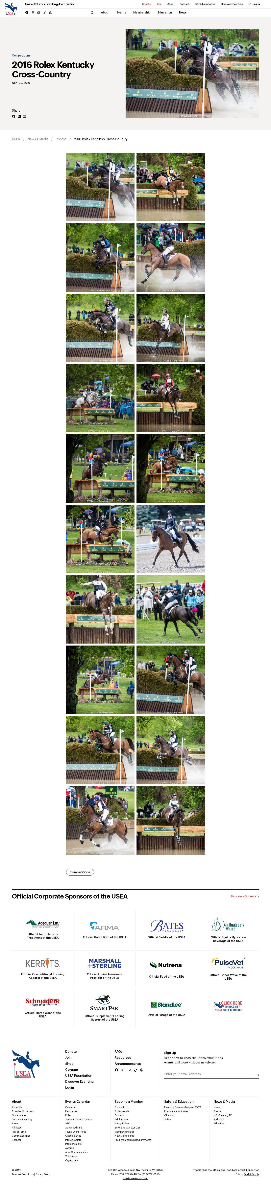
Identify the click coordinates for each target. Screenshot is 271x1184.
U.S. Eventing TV (223, 1115)
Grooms (119, 1115)
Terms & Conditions (23, 1174)
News (217, 1107)
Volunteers (71, 1156)
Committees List (21, 1136)
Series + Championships (78, 1119)
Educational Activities (176, 1111)
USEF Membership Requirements (133, 1140)
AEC (67, 1123)
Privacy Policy (43, 1174)
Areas (15, 1123)
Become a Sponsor (243, 896)
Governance (19, 1115)
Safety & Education (179, 1101)
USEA (16, 139)
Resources (123, 1057)
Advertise (219, 1123)
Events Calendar (77, 1101)
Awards (69, 1148)
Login (256, 4)
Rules (68, 1115)
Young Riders (122, 1123)
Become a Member (129, 1101)
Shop (170, 4)
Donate (146, 4)
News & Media (224, 1101)
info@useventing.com (135, 1178)
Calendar (70, 1107)
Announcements (128, 1063)
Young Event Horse (75, 1132)
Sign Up (170, 1053)
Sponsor (16, 1140)
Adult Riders (121, 1119)
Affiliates (16, 1128)
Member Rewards (124, 1132)
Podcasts (219, 1119)
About (16, 1101)
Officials (168, 1115)
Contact (184, 4)
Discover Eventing (232, 4)
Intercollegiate (73, 1140)
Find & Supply (251, 1174)
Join (159, 4)
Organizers (71, 1160)
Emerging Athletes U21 (127, 1128)
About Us (17, 1107)
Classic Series (73, 1136)
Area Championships (76, 1152)
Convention (121, 1107)
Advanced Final (74, 1128)
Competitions (21, 55)
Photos (61, 139)
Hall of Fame (19, 1132)
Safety (167, 1119)
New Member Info (124, 1136)
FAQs (119, 1051)
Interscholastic (73, 1144)
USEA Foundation (205, 4)
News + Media (38, 139)
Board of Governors (23, 1111)
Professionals (122, 1111)
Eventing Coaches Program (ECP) (182, 1107)
